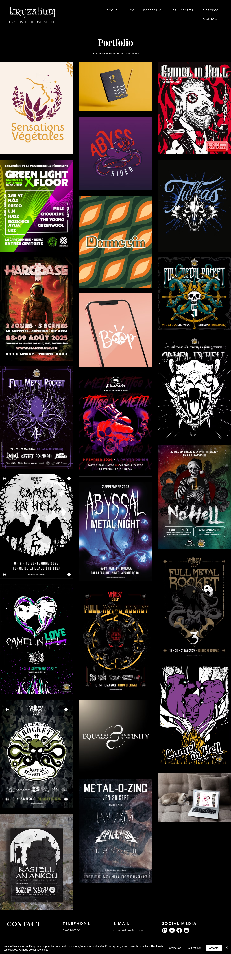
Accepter (214, 948)
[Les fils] (172, 930)
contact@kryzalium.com (128, 930)
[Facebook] (179, 930)
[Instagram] (164, 930)
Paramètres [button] (174, 948)
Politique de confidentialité (33, 949)
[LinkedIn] (186, 930)
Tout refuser (194, 948)
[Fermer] (227, 948)
